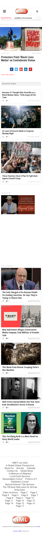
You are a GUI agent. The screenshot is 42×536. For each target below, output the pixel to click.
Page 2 (24, 492)
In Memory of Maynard (20, 473)
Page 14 (9, 503)
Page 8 (9, 498)
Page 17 (20, 506)
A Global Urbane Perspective (20, 465)
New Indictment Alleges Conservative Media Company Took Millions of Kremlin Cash (20, 332)
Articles (20, 468)
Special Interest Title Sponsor (20, 484)
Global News (26, 471)
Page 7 (34, 495)
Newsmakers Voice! (13, 479)
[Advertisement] (21, 238)
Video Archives (10, 492)
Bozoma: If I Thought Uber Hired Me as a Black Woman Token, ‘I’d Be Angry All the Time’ (19, 95)
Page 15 (20, 503)
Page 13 (31, 500)
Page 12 (20, 500)
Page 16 (31, 503)
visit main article (7, 75)
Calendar (31, 468)
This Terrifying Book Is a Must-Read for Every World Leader (20, 438)
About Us (8, 468)
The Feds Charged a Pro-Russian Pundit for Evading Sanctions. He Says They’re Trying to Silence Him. (19, 295)
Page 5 (15, 495)
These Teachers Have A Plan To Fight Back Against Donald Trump (20, 177)
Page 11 (9, 500)
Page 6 (24, 495)
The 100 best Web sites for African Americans (20, 488)
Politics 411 (31, 479)
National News (8, 25)
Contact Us (12, 471)
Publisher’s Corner (20, 481)
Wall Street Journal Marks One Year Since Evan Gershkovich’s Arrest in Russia (21, 403)
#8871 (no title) (20, 462)
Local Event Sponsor (20, 476)
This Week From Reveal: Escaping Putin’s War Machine (20, 368)
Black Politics (34, 182)
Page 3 (33, 492)
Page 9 (19, 498)
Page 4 (5, 495)
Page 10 (30, 498)
